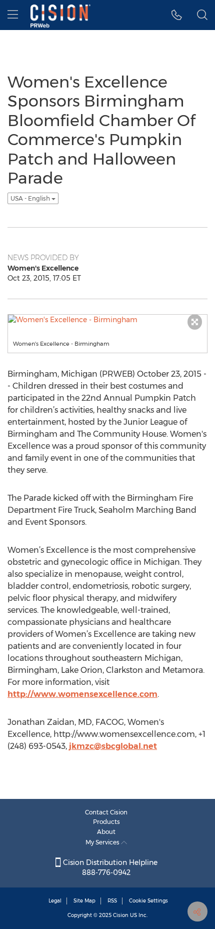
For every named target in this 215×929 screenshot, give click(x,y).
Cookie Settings (148, 900)
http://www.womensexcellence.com (83, 694)
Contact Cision (106, 812)
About (106, 831)
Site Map (85, 900)
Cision (120, 915)
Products (106, 821)
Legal (55, 900)
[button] (177, 15)
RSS (112, 900)
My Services (103, 842)
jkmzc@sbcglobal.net (113, 746)
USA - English (31, 198)
